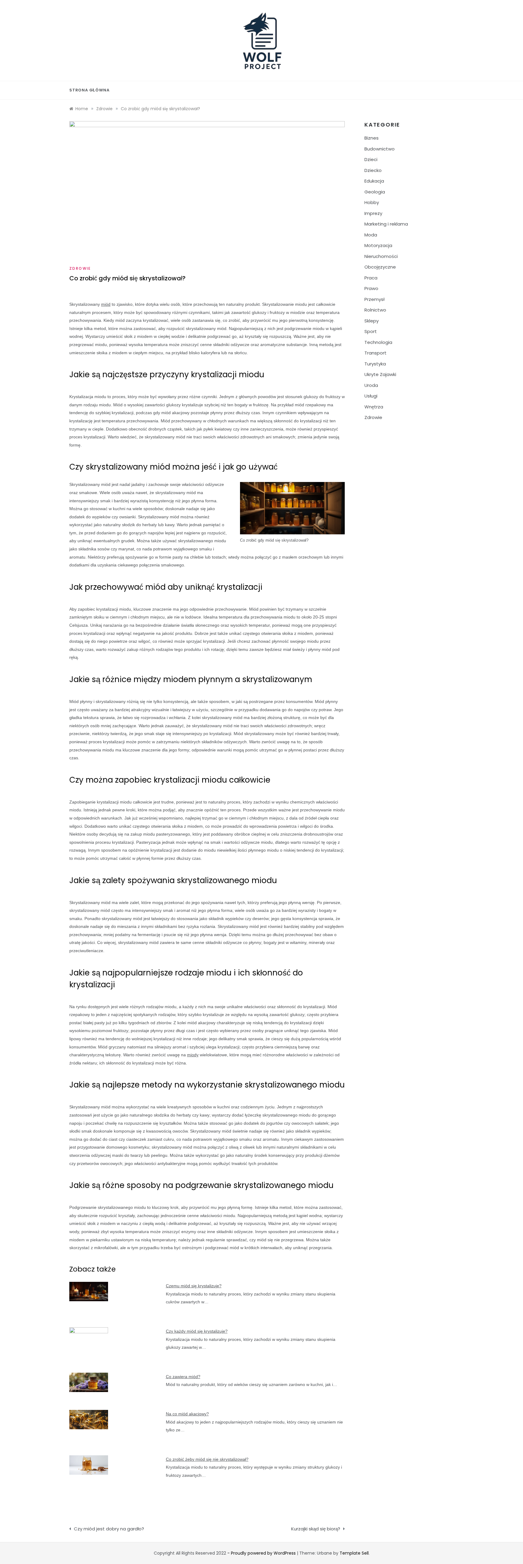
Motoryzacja (378, 245)
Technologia (378, 342)
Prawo (371, 288)
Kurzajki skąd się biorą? (315, 1529)
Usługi (370, 396)
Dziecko (373, 170)
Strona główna (89, 90)
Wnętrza (373, 407)
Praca (370, 278)
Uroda (371, 385)
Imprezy (373, 213)
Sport (370, 331)
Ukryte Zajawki (380, 374)
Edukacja (374, 181)
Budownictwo (379, 149)
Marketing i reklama (386, 224)
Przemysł (374, 299)
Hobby (371, 202)
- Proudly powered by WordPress (262, 1553)
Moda (370, 235)
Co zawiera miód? (183, 1376)
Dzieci (370, 159)
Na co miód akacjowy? (187, 1413)
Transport (375, 353)
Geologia (374, 192)
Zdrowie (80, 268)
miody (193, 1054)
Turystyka (375, 364)
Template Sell (354, 1553)
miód (105, 304)
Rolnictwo (375, 310)
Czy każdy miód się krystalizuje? (197, 1331)
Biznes (371, 138)
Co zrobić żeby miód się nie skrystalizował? (207, 1459)
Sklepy (371, 321)
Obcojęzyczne (380, 267)
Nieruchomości (381, 256)
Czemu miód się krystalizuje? (194, 1285)
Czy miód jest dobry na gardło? (109, 1529)
